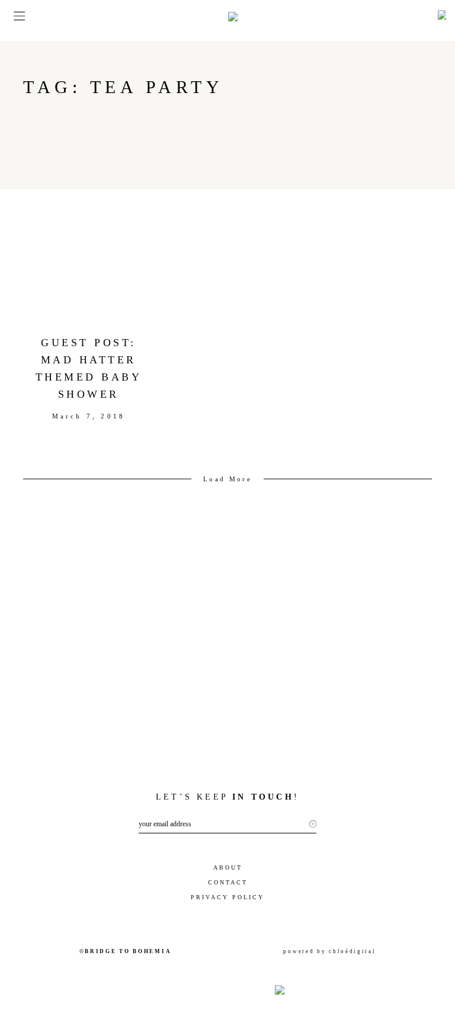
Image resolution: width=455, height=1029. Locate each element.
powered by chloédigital (329, 951)
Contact (228, 882)
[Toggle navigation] (15, 16)
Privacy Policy (227, 897)
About (227, 867)
